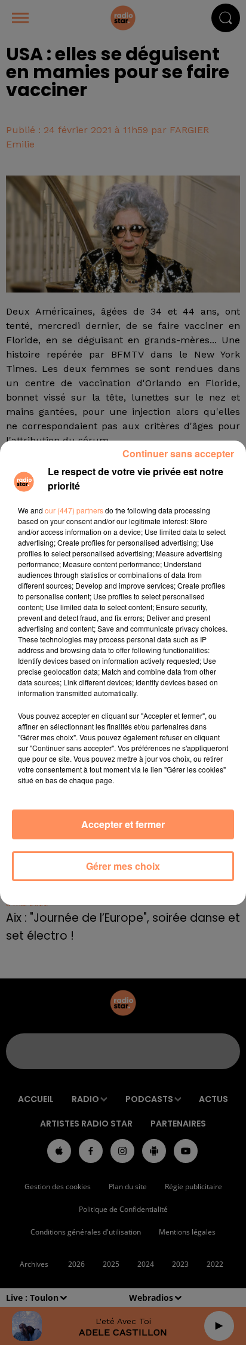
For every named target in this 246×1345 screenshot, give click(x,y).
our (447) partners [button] (74, 510)
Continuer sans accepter (178, 453)
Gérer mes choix (123, 866)
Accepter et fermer (123, 824)
